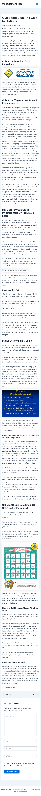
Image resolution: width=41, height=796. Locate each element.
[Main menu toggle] (37, 4)
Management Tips (12, 3)
